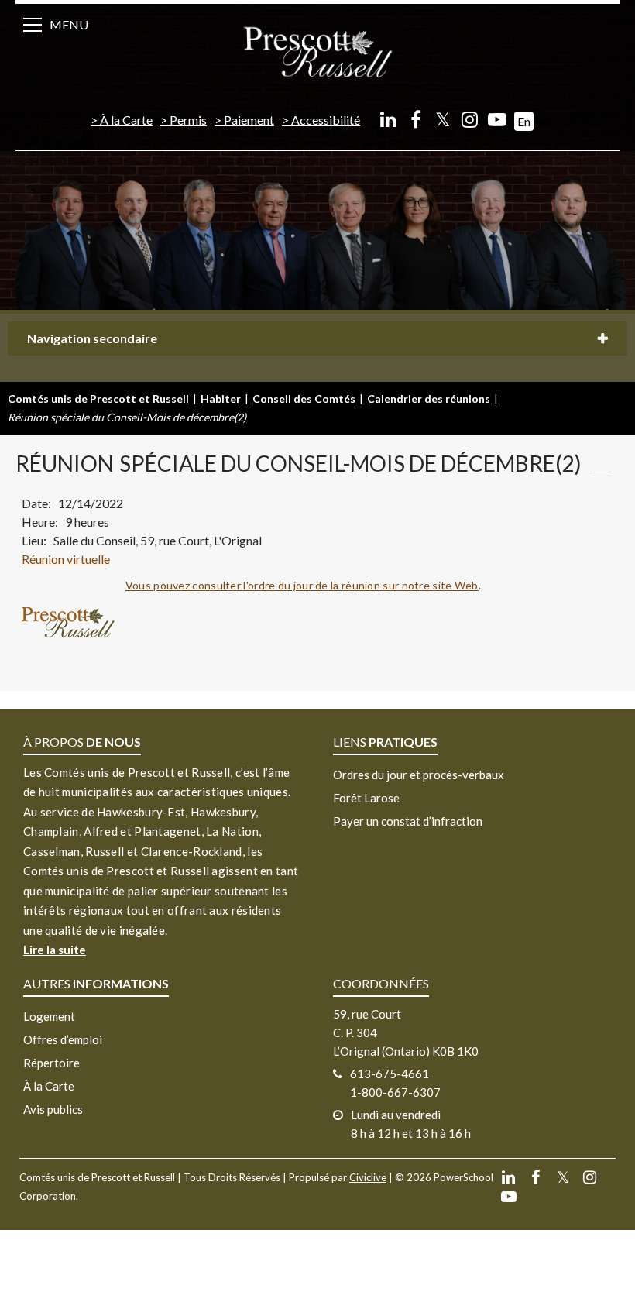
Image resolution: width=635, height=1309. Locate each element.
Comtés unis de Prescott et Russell (98, 398)
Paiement (249, 119)
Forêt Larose (366, 798)
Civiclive (367, 1177)
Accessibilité (325, 119)
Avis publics (53, 1109)
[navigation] (317, 50)
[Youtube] (496, 119)
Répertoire (51, 1063)
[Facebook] (415, 119)
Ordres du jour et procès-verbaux (418, 775)
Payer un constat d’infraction (407, 821)
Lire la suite (54, 950)
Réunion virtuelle (66, 558)
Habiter (221, 398)
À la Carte (126, 119)
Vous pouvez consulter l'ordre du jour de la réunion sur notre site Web (302, 585)
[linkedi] (388, 119)
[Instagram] (469, 119)
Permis (188, 119)
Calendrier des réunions (428, 398)
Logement (49, 1016)
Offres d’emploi (62, 1039)
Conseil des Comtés (303, 398)
